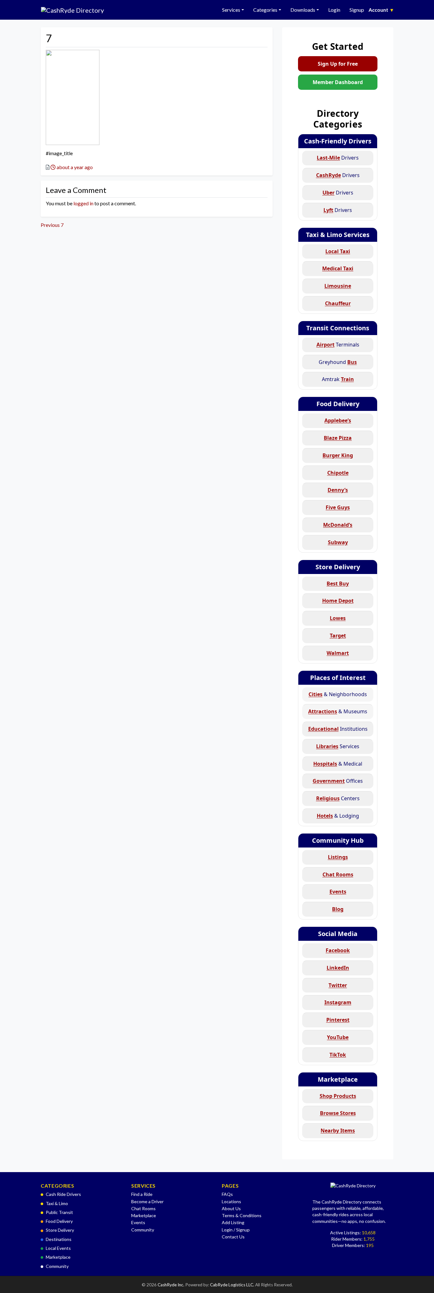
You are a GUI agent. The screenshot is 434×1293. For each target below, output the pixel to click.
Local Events (58, 1248)
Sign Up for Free (338, 63)
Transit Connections (337, 328)
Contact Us (233, 1236)
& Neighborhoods (338, 694)
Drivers (338, 157)
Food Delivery (337, 403)
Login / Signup (236, 1229)
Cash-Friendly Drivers (337, 141)
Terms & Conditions (241, 1215)
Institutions (338, 728)
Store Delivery (337, 567)
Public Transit (59, 1212)
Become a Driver (147, 1201)
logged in (83, 203)
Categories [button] (265, 10)
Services (337, 746)
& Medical (337, 763)
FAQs (227, 1194)
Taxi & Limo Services (338, 234)
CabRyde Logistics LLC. (232, 1284)
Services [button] (231, 10)
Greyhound (338, 362)
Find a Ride (142, 1194)
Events (138, 1222)
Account (381, 10)
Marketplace (338, 1079)
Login (334, 10)
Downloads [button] (302, 10)
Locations (231, 1201)
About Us (231, 1208)
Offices (338, 780)
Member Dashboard (338, 82)
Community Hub (338, 840)
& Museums (337, 711)
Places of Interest (338, 677)
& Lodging (338, 815)
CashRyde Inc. (171, 1284)
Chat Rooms (143, 1208)
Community (57, 1266)
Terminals (337, 344)
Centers (338, 798)
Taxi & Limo (57, 1203)
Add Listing (233, 1222)
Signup (356, 10)
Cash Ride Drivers (63, 1194)
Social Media (337, 933)
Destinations (58, 1239)
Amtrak (338, 379)
